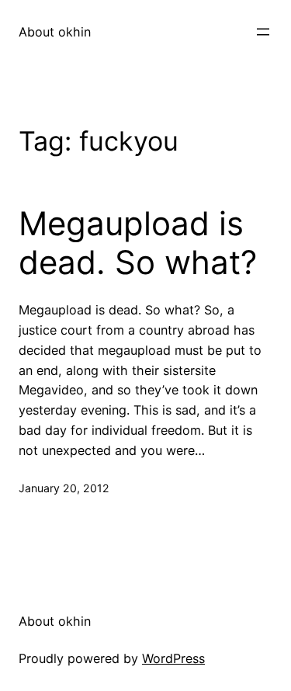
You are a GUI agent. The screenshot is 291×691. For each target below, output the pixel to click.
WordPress (173, 658)
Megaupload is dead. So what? (138, 243)
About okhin (55, 32)
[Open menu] (263, 32)
